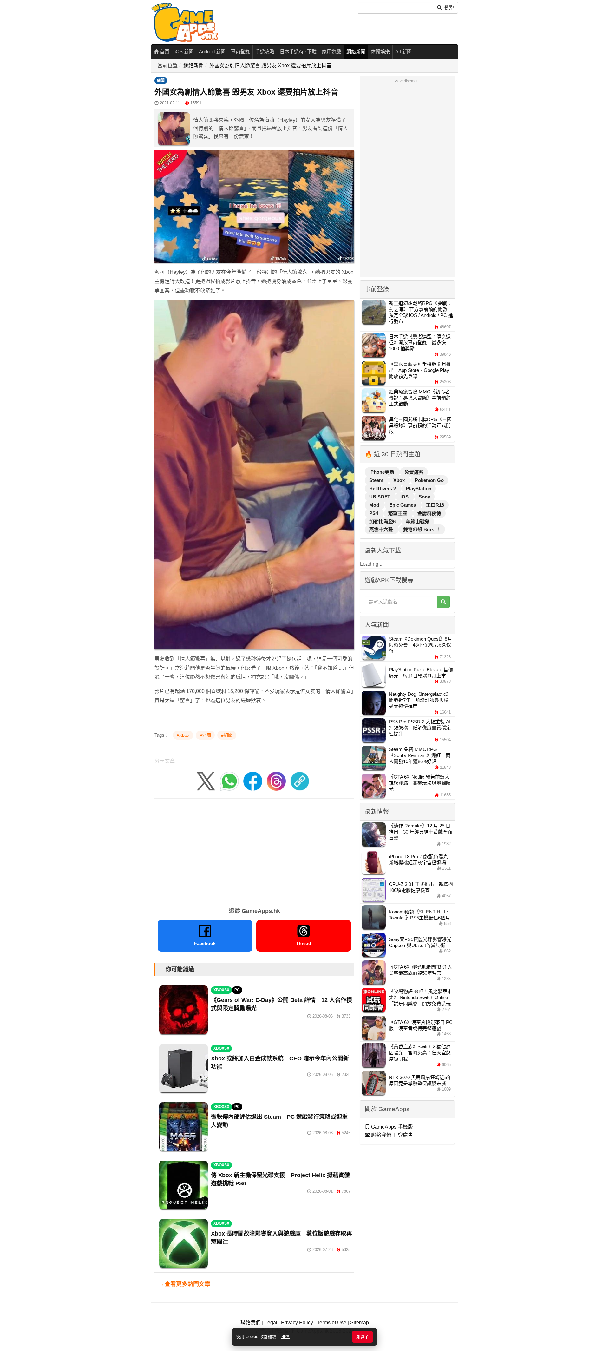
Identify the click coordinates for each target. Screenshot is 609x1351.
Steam (376, 480)
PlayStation (418, 488)
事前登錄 (240, 51)
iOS (405, 496)
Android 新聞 (212, 51)
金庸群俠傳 (429, 513)
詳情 (285, 1336)
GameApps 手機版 (391, 1127)
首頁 (164, 51)
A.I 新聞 (403, 51)
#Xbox (183, 735)
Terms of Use (331, 1322)
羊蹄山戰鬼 (417, 521)
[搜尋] (443, 602)
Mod (374, 505)
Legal (271, 1322)
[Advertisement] (254, 850)
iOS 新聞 (184, 51)
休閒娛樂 (380, 51)
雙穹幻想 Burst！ (422, 529)
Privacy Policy (297, 1322)
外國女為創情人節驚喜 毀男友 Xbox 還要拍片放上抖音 (270, 65)
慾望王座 (398, 513)
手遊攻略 (264, 51)
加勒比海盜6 (383, 521)
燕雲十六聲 (381, 529)
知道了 (362, 1337)
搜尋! (448, 7)
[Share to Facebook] (252, 781)
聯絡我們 (250, 1322)
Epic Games (403, 505)
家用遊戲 (331, 51)
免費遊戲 (413, 472)
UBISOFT (380, 496)
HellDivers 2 (383, 488)
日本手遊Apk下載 (298, 51)
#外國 (205, 735)
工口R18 (435, 505)
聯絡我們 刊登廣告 (391, 1135)
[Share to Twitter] (205, 781)
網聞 (161, 80)
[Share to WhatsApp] (229, 781)
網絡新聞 (355, 51)
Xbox (399, 480)
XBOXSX (221, 990)
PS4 (374, 513)
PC (237, 990)
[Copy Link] (299, 781)
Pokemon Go (429, 480)
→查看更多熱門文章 (184, 1284)
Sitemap (359, 1322)
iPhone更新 (382, 472)
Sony (424, 496)
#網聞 (226, 735)
